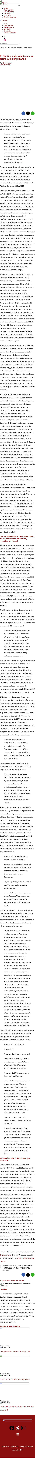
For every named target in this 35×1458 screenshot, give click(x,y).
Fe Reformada (9, 12)
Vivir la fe (7, 13)
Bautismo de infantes (16, 1280)
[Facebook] (11, 1428)
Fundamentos (8, 10)
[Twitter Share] (28, 113)
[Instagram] (23, 1428)
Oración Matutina (10, 17)
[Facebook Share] (23, 113)
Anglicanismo (4, 1280)
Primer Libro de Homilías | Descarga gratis (14, 1379)
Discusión (7, 15)
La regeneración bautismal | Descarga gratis (15, 1352)
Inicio (6, 8)
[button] (17, 1434)
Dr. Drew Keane (5, 1255)
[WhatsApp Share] (33, 113)
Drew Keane (7, 63)
